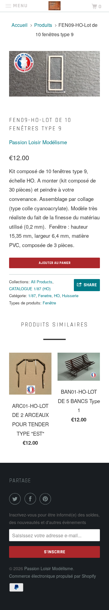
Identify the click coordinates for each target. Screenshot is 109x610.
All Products (41, 281)
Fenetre (44, 295)
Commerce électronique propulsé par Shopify (52, 576)
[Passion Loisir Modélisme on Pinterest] (47, 498)
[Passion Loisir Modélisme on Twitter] (16, 498)
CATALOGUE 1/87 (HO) (30, 288)
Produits (43, 24)
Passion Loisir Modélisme (38, 142)
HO (57, 295)
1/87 (32, 295)
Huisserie (70, 295)
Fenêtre (49, 303)
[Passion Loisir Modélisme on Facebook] (31, 498)
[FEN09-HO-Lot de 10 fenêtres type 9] (54, 74)
